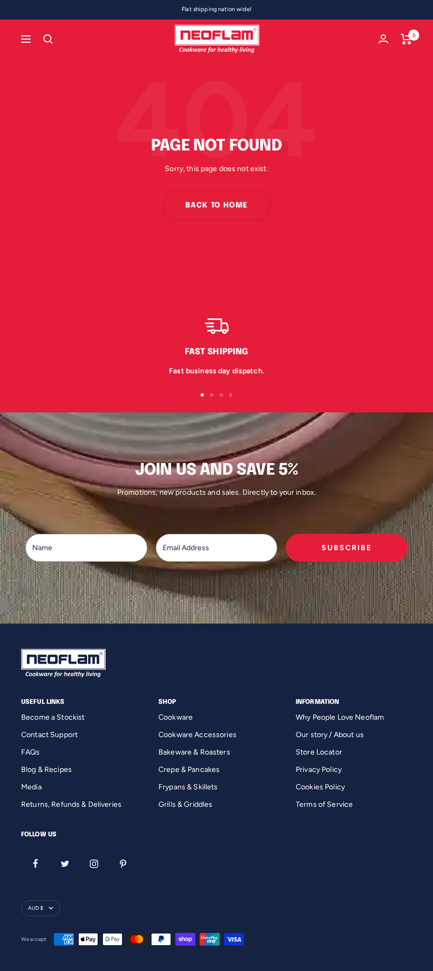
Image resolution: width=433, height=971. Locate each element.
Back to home (216, 205)
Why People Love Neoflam (340, 717)
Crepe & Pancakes (189, 769)
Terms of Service (324, 804)
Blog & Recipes (46, 769)
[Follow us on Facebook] (35, 863)
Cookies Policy (320, 787)
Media (31, 787)
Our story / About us (330, 734)
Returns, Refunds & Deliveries (71, 804)
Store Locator (319, 752)
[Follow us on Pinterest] (122, 863)
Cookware (175, 717)
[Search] (48, 39)
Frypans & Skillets (188, 787)
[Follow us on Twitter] (64, 863)
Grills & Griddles (185, 804)
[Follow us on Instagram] (93, 863)
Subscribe (347, 547)
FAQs (30, 752)
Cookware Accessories (197, 734)
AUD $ (35, 907)
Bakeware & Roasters (194, 752)
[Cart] (406, 39)
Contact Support (49, 734)
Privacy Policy (319, 769)
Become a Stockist (52, 717)
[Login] (383, 38)
